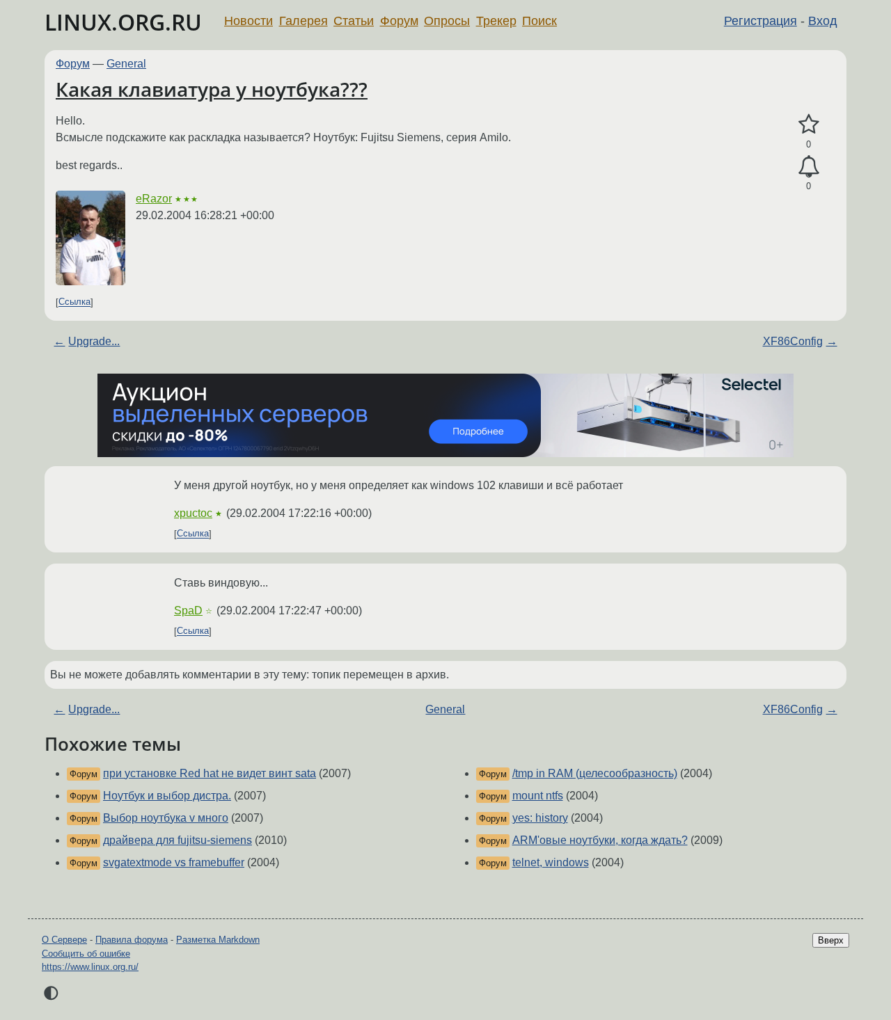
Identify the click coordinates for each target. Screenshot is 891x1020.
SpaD (188, 610)
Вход (822, 21)
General (126, 64)
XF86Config (793, 341)
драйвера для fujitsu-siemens (177, 840)
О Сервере (64, 939)
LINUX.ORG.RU (123, 22)
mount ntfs (537, 796)
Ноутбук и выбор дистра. (167, 796)
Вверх (831, 940)
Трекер (496, 21)
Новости (248, 21)
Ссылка (74, 302)
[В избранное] (808, 124)
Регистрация (760, 21)
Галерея (303, 21)
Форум (399, 21)
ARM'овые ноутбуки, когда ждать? (600, 840)
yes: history (540, 818)
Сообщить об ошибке (86, 953)
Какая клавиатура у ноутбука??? (212, 89)
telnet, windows (550, 862)
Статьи (353, 21)
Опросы (447, 21)
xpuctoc (193, 513)
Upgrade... (94, 341)
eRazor (154, 199)
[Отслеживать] (808, 167)
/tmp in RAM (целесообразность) (594, 773)
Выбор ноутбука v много (165, 818)
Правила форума (131, 939)
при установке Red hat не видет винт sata (209, 773)
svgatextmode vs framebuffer (173, 862)
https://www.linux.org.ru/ (90, 967)
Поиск (539, 21)
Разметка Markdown (218, 939)
